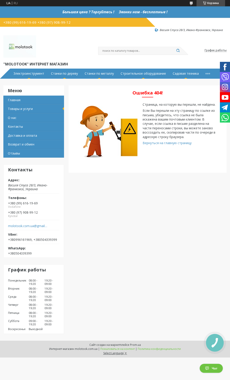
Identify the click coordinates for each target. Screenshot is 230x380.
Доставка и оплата (22, 135)
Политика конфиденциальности (159, 349)
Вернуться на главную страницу (167, 143)
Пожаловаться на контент (117, 349)
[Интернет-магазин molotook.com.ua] (19, 46)
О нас (12, 118)
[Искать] (177, 51)
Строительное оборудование (143, 73)
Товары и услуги (20, 109)
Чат (214, 368)
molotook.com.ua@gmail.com (27, 226)
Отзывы (14, 153)
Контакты (15, 126)
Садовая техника (186, 73)
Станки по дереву (64, 73)
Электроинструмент (28, 73)
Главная (14, 100)
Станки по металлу (99, 73)
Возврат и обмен (21, 144)
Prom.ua (135, 345)
